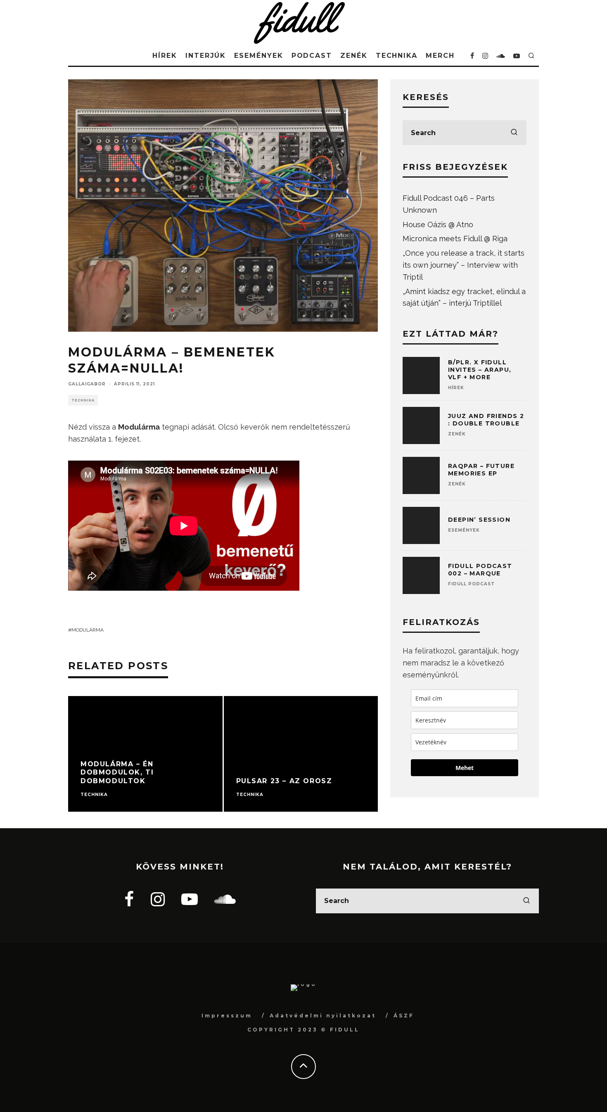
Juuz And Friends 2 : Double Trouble (486, 419)
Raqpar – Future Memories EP (481, 469)
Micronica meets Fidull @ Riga (455, 238)
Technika (396, 55)
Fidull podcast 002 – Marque (480, 569)
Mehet (464, 768)
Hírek (164, 55)
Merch (440, 55)
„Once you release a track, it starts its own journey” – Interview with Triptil (463, 265)
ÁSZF (404, 1015)
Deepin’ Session (479, 519)
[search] (514, 132)
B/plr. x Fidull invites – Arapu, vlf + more (479, 370)
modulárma (87, 630)
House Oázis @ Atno (438, 224)
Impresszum (227, 1015)
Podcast (312, 55)
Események (258, 55)
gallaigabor (87, 384)
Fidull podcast (471, 584)
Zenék (354, 55)
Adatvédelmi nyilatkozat (323, 1015)
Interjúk (205, 55)
